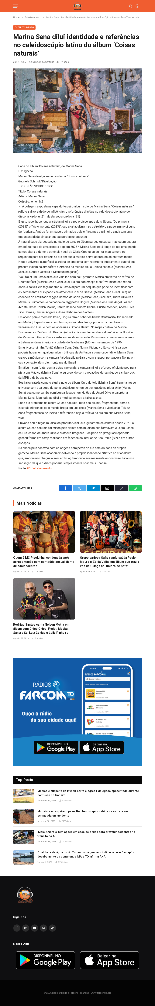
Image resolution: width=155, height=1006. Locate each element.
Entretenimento (24, 27)
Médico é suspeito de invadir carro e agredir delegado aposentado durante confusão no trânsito (88, 793)
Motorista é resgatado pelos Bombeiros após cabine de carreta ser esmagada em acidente (82, 813)
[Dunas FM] (77, 6)
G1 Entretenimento (39, 468)
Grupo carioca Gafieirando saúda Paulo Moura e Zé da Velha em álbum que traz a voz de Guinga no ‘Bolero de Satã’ (109, 562)
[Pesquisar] (130, 6)
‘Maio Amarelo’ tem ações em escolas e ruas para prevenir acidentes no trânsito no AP (86, 834)
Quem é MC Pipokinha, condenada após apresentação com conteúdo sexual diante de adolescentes (43, 562)
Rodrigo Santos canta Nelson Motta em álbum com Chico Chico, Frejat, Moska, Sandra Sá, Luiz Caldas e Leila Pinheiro (41, 629)
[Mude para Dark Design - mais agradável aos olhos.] (137, 6)
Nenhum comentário (43, 62)
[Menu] (15, 6)
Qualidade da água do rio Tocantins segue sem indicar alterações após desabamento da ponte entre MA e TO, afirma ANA (85, 854)
